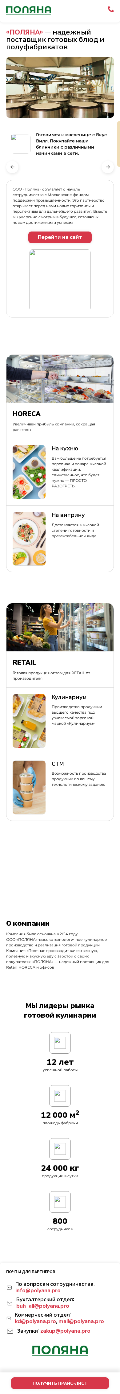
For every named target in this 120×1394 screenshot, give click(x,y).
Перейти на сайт (60, 237)
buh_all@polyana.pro (42, 1306)
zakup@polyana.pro (65, 1331)
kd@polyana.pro (35, 1321)
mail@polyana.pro (81, 1321)
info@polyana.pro (38, 1290)
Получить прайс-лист (60, 1383)
